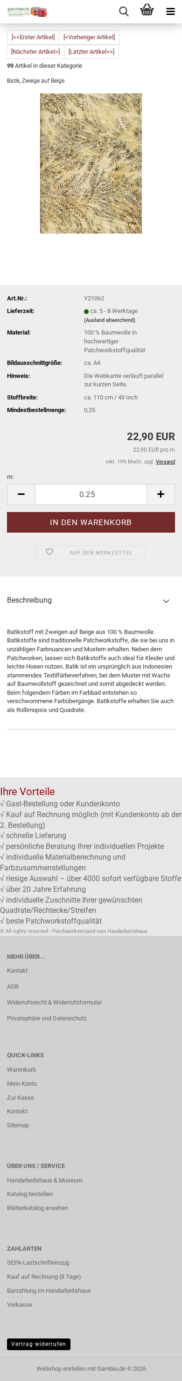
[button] (21, 494)
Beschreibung (29, 600)
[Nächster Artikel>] (35, 51)
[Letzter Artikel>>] (91, 51)
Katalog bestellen (30, 1193)
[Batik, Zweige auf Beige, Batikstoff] (91, 163)
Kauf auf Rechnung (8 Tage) (44, 1276)
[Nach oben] (156, 1367)
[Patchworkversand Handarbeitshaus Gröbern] (23, 11)
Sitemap (18, 1125)
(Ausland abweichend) (109, 320)
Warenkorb (21, 1069)
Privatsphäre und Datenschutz (46, 1018)
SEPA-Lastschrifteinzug (38, 1262)
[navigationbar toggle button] (170, 11)
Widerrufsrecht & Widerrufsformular (54, 1002)
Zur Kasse (20, 1097)
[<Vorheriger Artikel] (89, 37)
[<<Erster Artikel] (33, 37)
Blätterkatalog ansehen (37, 1207)
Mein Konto (22, 1083)
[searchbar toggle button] (123, 11)
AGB (13, 986)
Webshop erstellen (61, 1368)
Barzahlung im (26, 1290)
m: (10, 476)
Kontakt (17, 970)
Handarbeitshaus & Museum (44, 1180)
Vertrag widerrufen (38, 1344)
